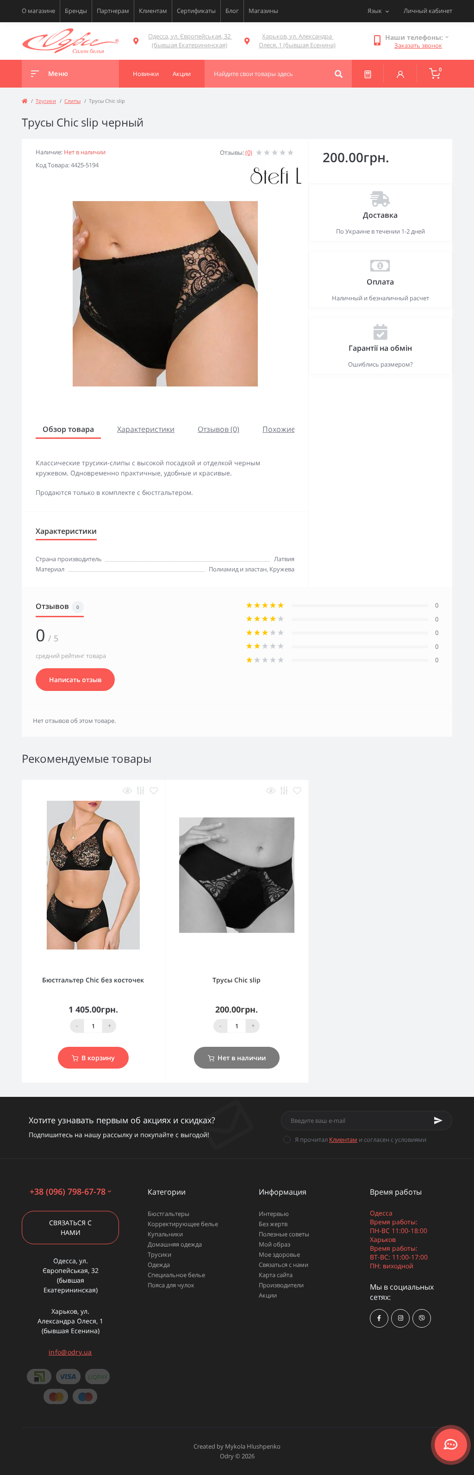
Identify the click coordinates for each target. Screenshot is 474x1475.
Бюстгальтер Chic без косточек (93, 979)
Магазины (263, 10)
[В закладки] (154, 791)
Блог (232, 10)
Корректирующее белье (183, 1224)
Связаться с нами (70, 1227)
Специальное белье (176, 1275)
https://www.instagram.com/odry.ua (400, 1318)
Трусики (46, 100)
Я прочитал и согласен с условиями (360, 1139)
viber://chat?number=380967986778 (421, 1318)
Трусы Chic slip (236, 979)
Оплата (380, 282)
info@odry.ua (70, 1352)
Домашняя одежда (175, 1244)
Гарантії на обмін (380, 348)
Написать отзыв (75, 679)
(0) (248, 152)
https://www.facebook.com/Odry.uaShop (379, 1318)
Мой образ (274, 1244)
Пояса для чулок (171, 1285)
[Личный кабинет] (400, 74)
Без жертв (273, 1224)
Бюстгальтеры (168, 1213)
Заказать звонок (418, 45)
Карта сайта (276, 1275)
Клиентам (153, 10)
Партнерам (113, 10)
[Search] (338, 74)
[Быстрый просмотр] (127, 791)
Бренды (76, 10)
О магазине (38, 10)
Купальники (165, 1234)
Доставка (380, 215)
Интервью (274, 1213)
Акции (268, 1295)
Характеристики (146, 429)
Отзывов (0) (218, 429)
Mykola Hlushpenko (253, 1446)
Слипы (72, 100)
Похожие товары (293, 429)
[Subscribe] (438, 1120)
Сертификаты (196, 10)
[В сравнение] (141, 791)
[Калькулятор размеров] (368, 74)
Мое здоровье (279, 1254)
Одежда (159, 1264)
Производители (281, 1285)
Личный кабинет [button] (428, 10)
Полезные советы (284, 1234)
